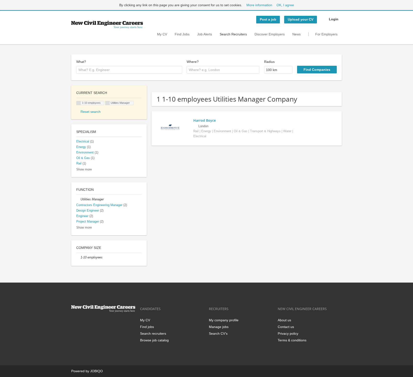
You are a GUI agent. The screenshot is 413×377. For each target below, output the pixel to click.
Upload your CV (300, 19)
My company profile (224, 320)
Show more (84, 169)
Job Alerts (204, 34)
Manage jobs (218, 327)
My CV (162, 34)
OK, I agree (285, 5)
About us (284, 320)
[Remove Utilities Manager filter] (78, 199)
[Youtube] (105, 322)
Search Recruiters (233, 34)
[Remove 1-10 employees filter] (78, 257)
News (296, 34)
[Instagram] (98, 322)
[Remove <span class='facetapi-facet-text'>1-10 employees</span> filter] (78, 103)
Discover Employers (270, 34)
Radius (269, 62)
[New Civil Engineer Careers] (107, 25)
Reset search (91, 112)
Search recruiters (153, 333)
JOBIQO (96, 371)
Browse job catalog (154, 340)
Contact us (286, 327)
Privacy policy (288, 333)
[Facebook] (74, 322)
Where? (193, 62)
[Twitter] (82, 322)
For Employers (326, 34)
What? (81, 62)
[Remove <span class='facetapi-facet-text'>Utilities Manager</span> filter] (107, 103)
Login (333, 19)
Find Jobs (182, 34)
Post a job (268, 19)
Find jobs (147, 327)
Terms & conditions (292, 340)
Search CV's (218, 333)
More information (259, 5)
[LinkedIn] (90, 322)
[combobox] (129, 70)
